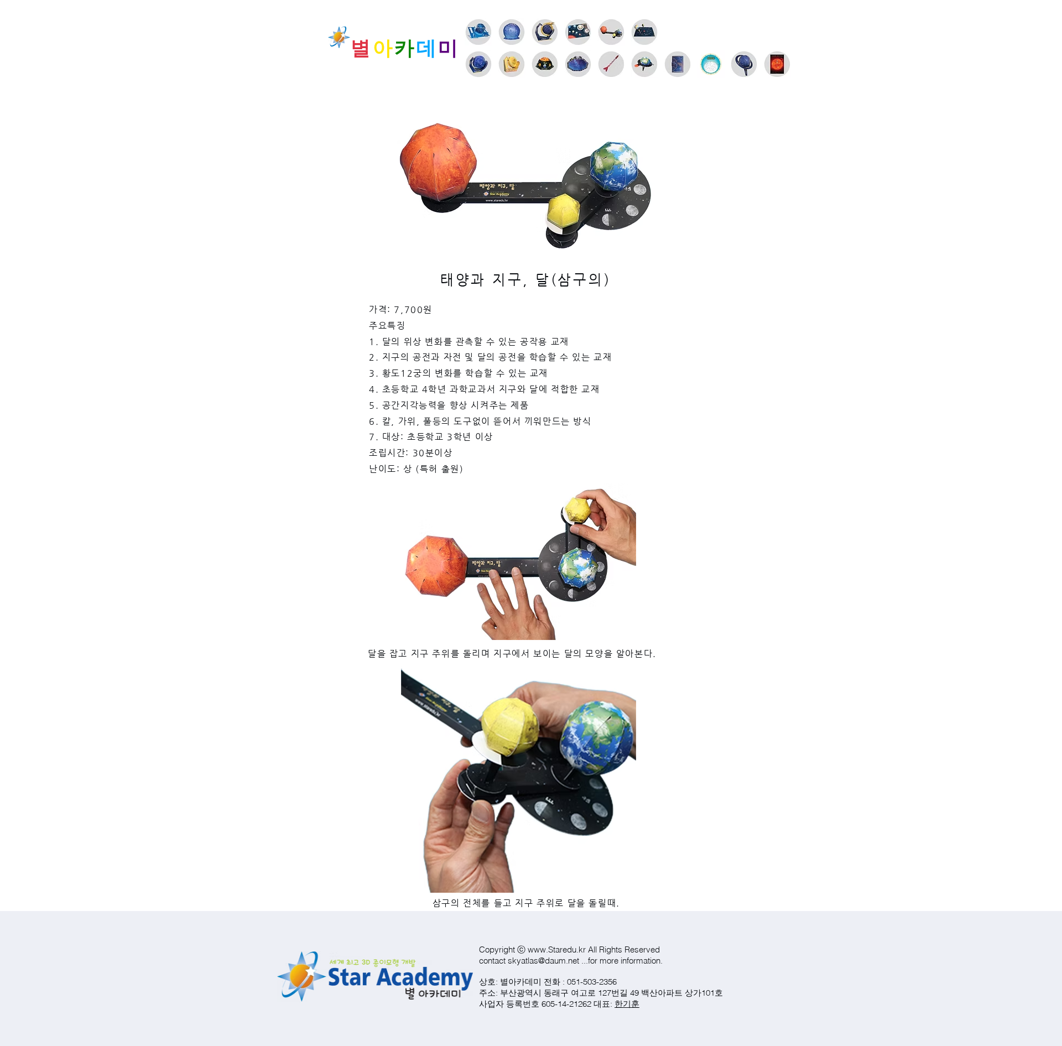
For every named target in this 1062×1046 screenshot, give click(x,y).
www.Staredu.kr (557, 949)
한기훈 (627, 1003)
